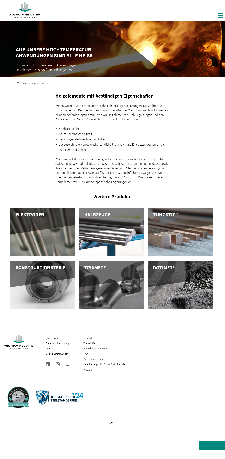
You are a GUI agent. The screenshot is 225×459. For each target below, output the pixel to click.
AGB (48, 348)
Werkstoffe (89, 343)
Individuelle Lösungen (95, 348)
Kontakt (87, 369)
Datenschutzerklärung (57, 343)
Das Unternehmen (93, 359)
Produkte (88, 338)
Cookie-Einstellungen (57, 353)
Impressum (52, 338)
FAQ (85, 353)
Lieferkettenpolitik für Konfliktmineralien (105, 364)
